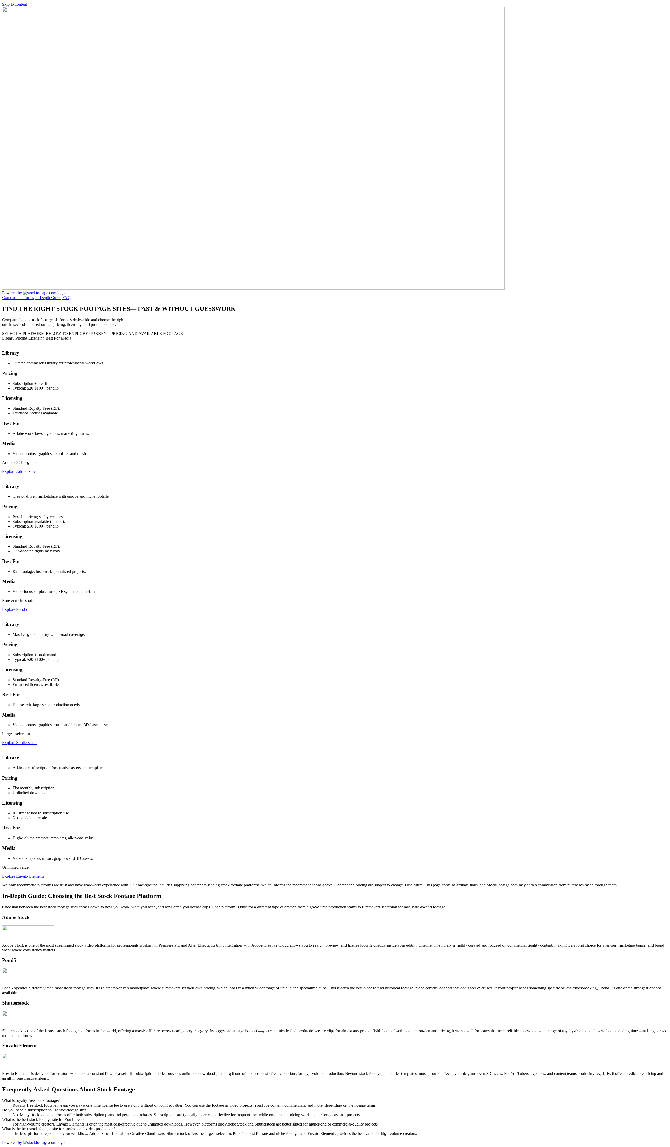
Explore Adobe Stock (20, 471)
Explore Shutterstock (19, 742)
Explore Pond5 (14, 609)
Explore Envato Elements (23, 876)
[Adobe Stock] (28, 936)
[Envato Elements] (28, 1064)
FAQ (66, 297)
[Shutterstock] (28, 1022)
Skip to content (14, 4)
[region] (335, 612)
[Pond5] (28, 979)
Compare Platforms (18, 297)
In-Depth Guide (48, 297)
